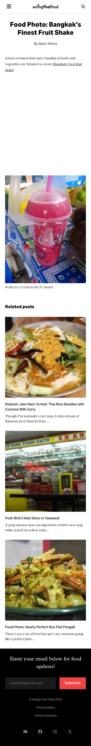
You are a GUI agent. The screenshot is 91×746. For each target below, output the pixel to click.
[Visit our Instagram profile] (55, 731)
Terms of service (45, 716)
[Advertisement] (45, 129)
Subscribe (73, 683)
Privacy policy (45, 708)
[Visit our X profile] (69, 731)
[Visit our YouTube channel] (25, 731)
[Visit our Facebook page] (40, 731)
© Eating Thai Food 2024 (45, 700)
